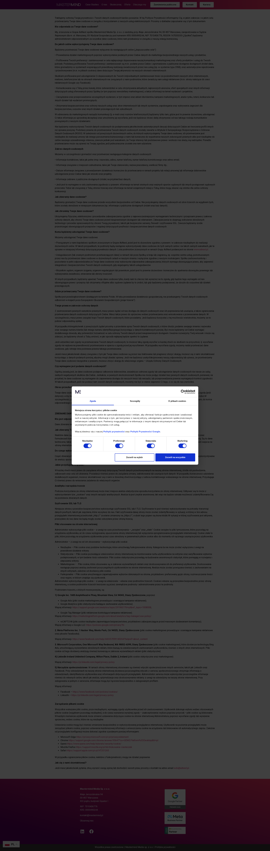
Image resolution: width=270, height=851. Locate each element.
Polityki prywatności (114, 431)
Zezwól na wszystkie (175, 457)
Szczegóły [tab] (135, 401)
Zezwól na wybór (134, 457)
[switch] (119, 445)
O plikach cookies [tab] (177, 401)
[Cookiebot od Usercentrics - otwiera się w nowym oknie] (183, 392)
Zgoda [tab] (93, 401)
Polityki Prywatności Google (145, 431)
